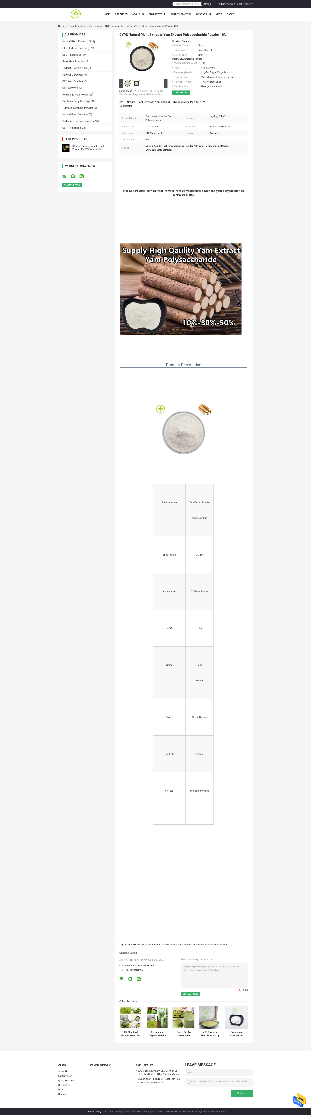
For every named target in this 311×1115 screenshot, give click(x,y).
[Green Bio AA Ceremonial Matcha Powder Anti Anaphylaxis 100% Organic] (183, 1017)
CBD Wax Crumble (72, 81)
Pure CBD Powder (72, 74)
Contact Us (203, 14)
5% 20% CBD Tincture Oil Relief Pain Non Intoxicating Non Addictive (159, 1080)
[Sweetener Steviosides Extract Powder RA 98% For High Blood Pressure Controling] (236, 1017)
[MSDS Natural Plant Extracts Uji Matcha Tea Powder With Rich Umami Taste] (210, 1017)
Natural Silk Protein (134, 944)
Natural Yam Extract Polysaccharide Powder (169, 944)
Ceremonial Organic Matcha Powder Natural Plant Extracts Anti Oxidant (157, 1034)
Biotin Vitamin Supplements (78, 121)
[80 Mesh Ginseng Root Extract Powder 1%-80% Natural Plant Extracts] (65, 148)
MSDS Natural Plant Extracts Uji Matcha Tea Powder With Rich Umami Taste (210, 1034)
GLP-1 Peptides (71, 127)
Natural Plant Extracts (91, 26)
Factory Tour (157, 14)
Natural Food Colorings (75, 114)
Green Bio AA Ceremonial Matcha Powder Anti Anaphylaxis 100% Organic (183, 1034)
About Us (138, 14)
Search (205, 4)
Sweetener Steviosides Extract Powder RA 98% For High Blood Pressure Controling (236, 1034)
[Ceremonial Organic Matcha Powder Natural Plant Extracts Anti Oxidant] (157, 1017)
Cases (230, 14)
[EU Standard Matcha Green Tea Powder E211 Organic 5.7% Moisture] (130, 1017)
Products (121, 14)
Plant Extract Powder (74, 48)
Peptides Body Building (75, 101)
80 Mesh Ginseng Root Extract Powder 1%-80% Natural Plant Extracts (88, 149)
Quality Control (180, 14)
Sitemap (62, 1094)
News (219, 14)
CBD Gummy (69, 88)
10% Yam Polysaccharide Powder (210, 944)
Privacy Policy (94, 1111)
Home (107, 14)
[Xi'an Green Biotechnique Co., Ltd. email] (66, 176)
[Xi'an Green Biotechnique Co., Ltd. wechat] (84, 176)
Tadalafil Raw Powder (74, 68)
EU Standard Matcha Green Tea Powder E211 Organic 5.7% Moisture (131, 1034)
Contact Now (181, 92)
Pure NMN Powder (73, 61)
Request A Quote (227, 3)
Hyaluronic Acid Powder (75, 94)
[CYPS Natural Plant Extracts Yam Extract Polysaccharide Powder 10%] (142, 59)
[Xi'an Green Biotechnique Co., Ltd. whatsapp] (75, 176)
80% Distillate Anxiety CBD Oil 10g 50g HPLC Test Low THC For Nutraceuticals (158, 1072)
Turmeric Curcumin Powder (77, 107)
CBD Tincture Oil (71, 54)
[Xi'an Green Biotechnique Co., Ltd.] (76, 14)
